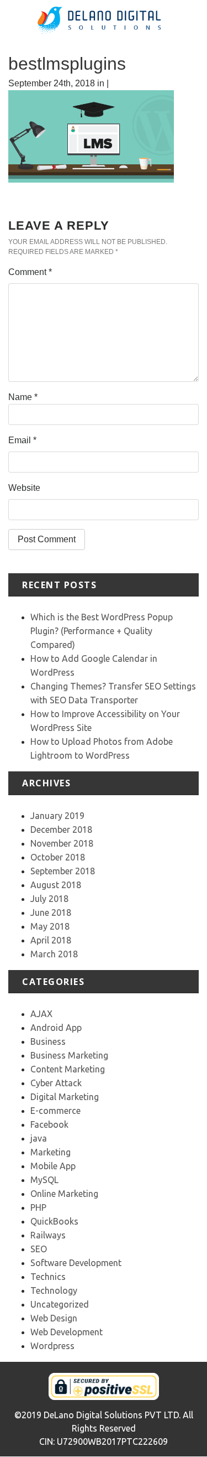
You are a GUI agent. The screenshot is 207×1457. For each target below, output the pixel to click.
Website (24, 487)
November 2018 (61, 843)
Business (48, 1041)
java (38, 1138)
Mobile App (53, 1166)
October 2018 (57, 857)
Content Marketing (67, 1069)
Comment (30, 272)
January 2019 (57, 816)
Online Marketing (64, 1194)
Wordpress (52, 1346)
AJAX (41, 1014)
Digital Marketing (64, 1097)
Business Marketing (69, 1055)
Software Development (75, 1263)
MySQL (44, 1180)
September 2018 (62, 871)
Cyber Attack (56, 1083)
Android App (56, 1028)
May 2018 (50, 926)
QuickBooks (54, 1221)
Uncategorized (59, 1304)
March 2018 (54, 954)
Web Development (66, 1332)
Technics (48, 1277)
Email (22, 440)
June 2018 (50, 912)
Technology (53, 1290)
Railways (48, 1235)
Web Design (53, 1318)
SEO (38, 1249)
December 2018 (61, 829)
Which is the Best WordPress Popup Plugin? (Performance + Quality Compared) (101, 631)
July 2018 (49, 899)
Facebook (49, 1124)
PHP (38, 1207)
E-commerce (55, 1111)
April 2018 (50, 940)
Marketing (50, 1152)
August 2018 (55, 885)
